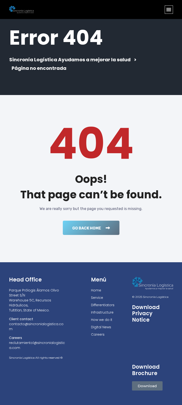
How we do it (101, 319)
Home (96, 290)
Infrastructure (102, 312)
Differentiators (102, 305)
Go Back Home (86, 228)
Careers (98, 334)
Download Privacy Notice (146, 313)
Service (97, 297)
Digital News (101, 327)
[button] (169, 9)
